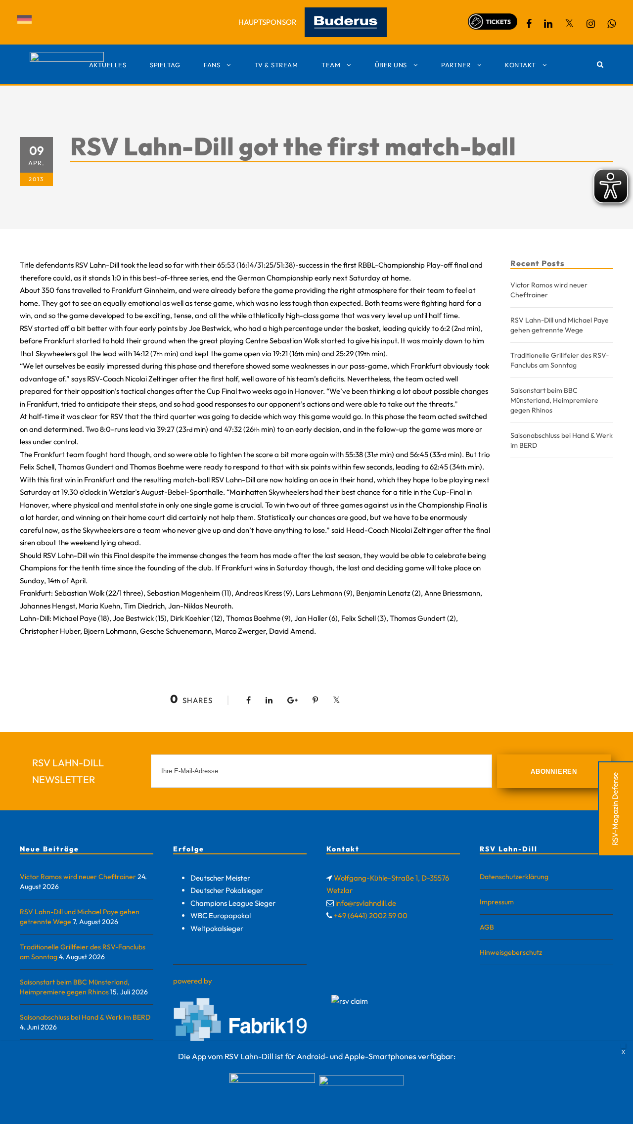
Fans (212, 65)
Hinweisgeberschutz (511, 952)
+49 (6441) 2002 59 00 (370, 915)
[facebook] (529, 23)
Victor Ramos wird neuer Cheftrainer (78, 876)
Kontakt (520, 65)
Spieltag (165, 65)
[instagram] (591, 23)
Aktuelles (108, 65)
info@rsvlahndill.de (365, 903)
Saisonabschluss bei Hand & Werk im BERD (85, 1017)
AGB (487, 927)
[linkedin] (548, 23)
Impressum (497, 901)
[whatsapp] (611, 23)
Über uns (391, 65)
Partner (456, 65)
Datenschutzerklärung (514, 876)
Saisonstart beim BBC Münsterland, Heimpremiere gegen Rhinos (554, 400)
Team (330, 65)
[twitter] (569, 23)
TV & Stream (276, 65)
